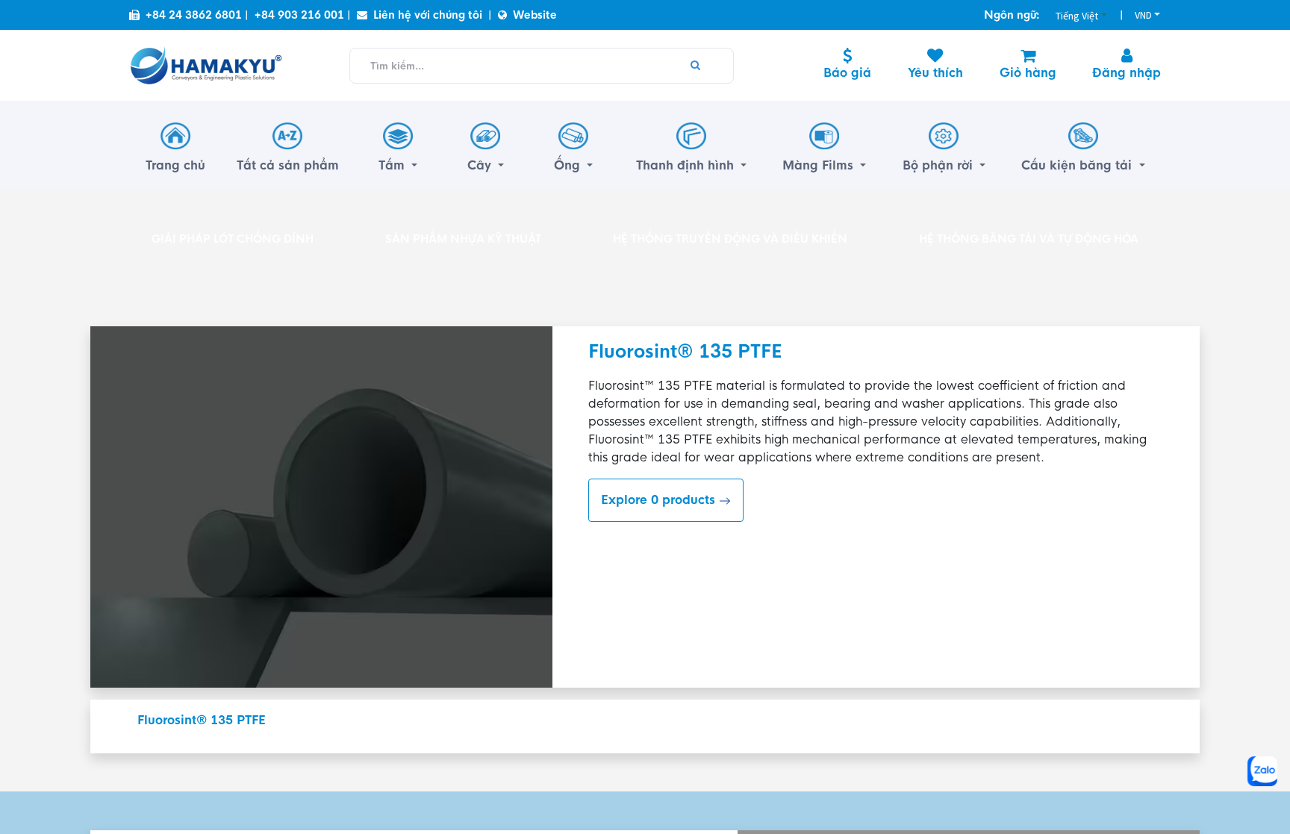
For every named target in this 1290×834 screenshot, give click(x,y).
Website (535, 15)
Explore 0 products (660, 500)
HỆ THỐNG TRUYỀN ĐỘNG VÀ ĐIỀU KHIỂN (730, 239)
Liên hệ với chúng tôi (427, 15)
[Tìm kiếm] (695, 65)
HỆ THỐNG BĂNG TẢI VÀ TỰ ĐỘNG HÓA (1028, 239)
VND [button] (1143, 15)
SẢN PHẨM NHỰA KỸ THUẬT (463, 239)
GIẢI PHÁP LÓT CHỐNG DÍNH (233, 239)
